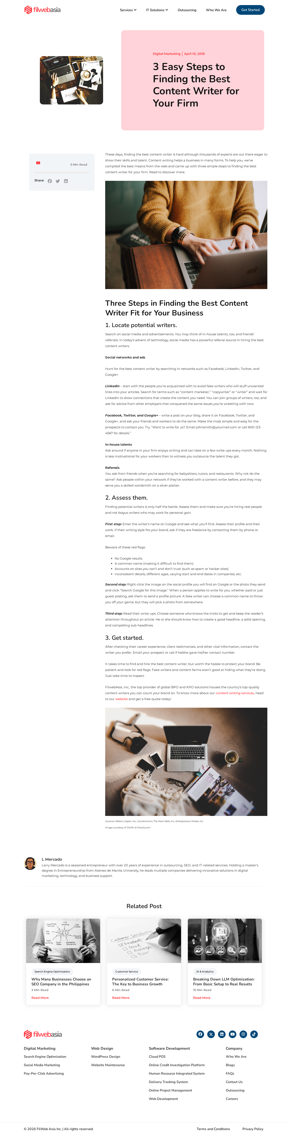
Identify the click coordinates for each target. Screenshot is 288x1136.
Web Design (102, 1048)
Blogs (230, 1065)
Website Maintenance (108, 1065)
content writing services (235, 693)
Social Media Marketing (42, 1065)
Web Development (163, 1099)
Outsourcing (187, 10)
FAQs (230, 1073)
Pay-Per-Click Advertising (44, 1073)
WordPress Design (105, 1056)
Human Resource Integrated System (177, 1073)
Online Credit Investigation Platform (177, 1065)
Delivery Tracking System (168, 1082)
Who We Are (216, 10)
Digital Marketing (166, 54)
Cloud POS (157, 1056)
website (121, 699)
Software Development (169, 1048)
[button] (49, 181)
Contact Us (234, 1082)
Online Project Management (170, 1090)
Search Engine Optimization (45, 1056)
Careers (232, 1099)
